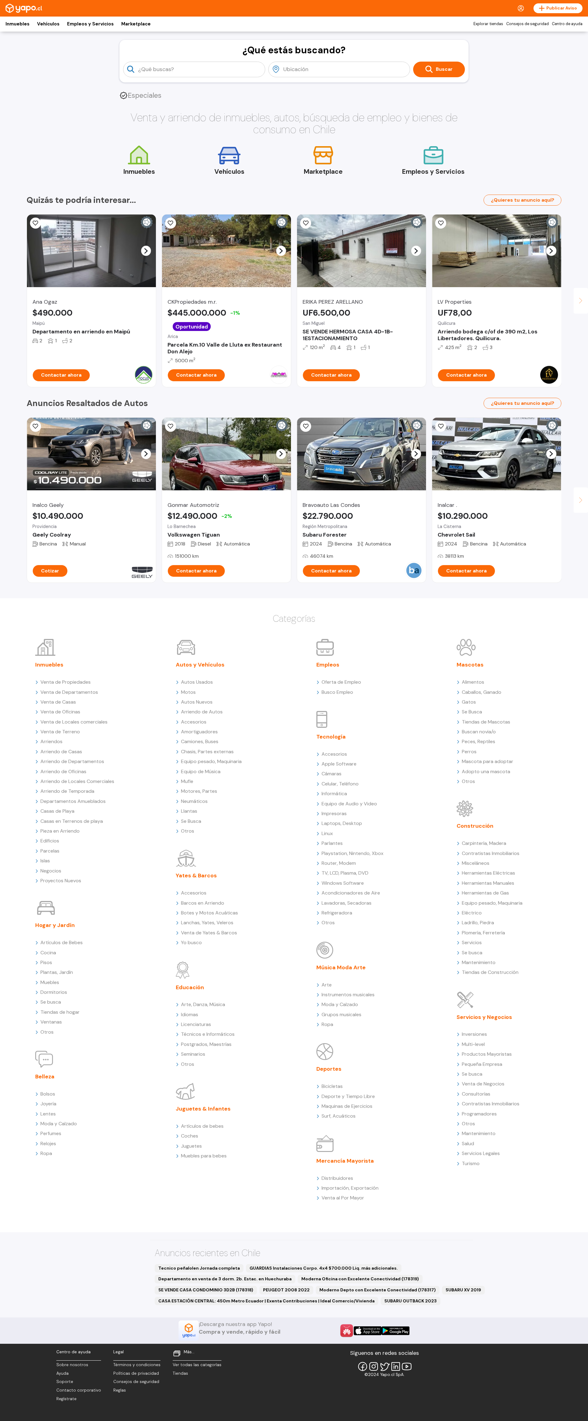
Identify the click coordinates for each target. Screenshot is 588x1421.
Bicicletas (332, 1086)
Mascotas (470, 664)
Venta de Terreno (60, 731)
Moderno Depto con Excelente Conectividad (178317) (377, 1290)
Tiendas (180, 1373)
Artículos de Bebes (61, 942)
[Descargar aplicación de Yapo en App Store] (368, 1330)
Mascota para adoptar (487, 761)
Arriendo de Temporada (67, 791)
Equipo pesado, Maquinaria (211, 761)
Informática (334, 793)
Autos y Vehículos (200, 664)
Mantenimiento (479, 962)
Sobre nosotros (72, 1364)
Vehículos (48, 24)
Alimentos (473, 682)
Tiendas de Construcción (490, 972)
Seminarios (193, 1054)
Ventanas (51, 1022)
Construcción (475, 826)
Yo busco (191, 942)
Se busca (50, 1002)
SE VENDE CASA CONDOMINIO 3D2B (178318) (205, 1290)
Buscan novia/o (479, 731)
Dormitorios (53, 992)
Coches (189, 1136)
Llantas (189, 811)
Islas (45, 860)
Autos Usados (197, 682)
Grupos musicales (341, 1014)
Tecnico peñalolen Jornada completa (199, 1268)
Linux (327, 833)
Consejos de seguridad (527, 23)
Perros (469, 751)
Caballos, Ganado (481, 692)
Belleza (45, 1076)
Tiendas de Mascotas (486, 722)
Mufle (187, 781)
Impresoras (334, 813)
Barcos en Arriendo (202, 903)
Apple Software (339, 764)
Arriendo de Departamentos (72, 761)
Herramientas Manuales (488, 883)
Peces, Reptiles (478, 741)
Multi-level (473, 1044)
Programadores (479, 1114)
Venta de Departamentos (69, 692)
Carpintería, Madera (484, 843)
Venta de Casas (58, 702)
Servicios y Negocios (484, 1017)
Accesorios (193, 722)
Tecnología (331, 736)
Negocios (50, 871)
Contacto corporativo (78, 1390)
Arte (327, 985)
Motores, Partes (199, 791)
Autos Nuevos (197, 702)
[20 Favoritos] (35, 223)
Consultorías (476, 1094)
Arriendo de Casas (61, 751)
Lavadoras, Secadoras (346, 903)
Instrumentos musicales (348, 994)
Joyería (48, 1103)
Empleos (327, 664)
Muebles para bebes (204, 1156)
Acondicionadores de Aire (351, 893)
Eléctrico (472, 913)
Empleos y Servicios (90, 24)
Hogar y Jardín (55, 925)
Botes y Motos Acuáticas (209, 913)
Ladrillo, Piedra (478, 922)
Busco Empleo (337, 692)
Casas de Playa (57, 811)
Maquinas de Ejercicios (347, 1106)
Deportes (328, 1069)
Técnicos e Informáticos (208, 1034)
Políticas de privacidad (136, 1373)
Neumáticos (194, 801)
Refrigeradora (337, 913)
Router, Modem (339, 863)
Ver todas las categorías (197, 1364)
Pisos (46, 962)
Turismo (471, 1163)
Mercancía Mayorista (345, 1161)
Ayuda (62, 1373)
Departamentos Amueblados (73, 801)
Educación (190, 987)
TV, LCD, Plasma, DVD (345, 873)
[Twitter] (384, 1366)
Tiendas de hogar (60, 1012)
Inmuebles (17, 24)
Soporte (64, 1381)
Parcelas (49, 851)
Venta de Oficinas (60, 712)
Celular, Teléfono (340, 784)
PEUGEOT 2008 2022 (286, 1290)
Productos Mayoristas (487, 1054)
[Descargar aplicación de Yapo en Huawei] (347, 1331)
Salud (468, 1143)
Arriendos (51, 741)
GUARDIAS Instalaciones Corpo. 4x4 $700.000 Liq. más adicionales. (324, 1268)
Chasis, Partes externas (207, 751)
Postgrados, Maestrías (206, 1044)
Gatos (469, 702)
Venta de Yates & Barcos (209, 932)
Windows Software (343, 883)
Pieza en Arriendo (60, 831)
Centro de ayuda (567, 23)
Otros (47, 1032)
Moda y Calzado (58, 1123)
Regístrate (66, 1398)
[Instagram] (373, 1366)
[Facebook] (362, 1366)
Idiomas (189, 1014)
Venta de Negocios (483, 1084)
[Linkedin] (395, 1366)
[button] (146, 251)
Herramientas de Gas (485, 893)
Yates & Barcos (196, 875)
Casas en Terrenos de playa (71, 821)
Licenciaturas (196, 1024)
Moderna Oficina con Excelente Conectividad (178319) (360, 1279)
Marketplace (136, 24)
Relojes (48, 1143)
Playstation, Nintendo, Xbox (352, 853)
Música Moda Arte (341, 967)
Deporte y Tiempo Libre (348, 1096)
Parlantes (332, 843)
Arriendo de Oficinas (63, 771)
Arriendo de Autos (202, 712)
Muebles (49, 982)
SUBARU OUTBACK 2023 (410, 1301)
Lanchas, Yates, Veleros (207, 922)
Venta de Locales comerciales (73, 722)
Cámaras (331, 773)
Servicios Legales (481, 1153)
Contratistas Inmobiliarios (490, 853)
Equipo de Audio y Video (349, 803)
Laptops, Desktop (342, 823)
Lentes (48, 1114)
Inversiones (474, 1034)
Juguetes (191, 1146)
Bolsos (47, 1094)
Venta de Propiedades (65, 682)
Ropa (46, 1153)
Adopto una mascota (486, 771)
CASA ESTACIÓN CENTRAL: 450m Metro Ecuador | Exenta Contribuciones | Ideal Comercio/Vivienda (266, 1301)
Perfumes (50, 1133)
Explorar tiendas (488, 23)
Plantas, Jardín (56, 972)
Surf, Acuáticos (339, 1116)
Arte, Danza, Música (203, 1004)
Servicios (472, 942)
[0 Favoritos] (440, 223)
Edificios (49, 841)
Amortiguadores (199, 731)
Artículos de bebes (202, 1126)
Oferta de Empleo (341, 682)
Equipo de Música (201, 771)
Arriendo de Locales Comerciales (77, 781)
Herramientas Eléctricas (488, 873)
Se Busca (191, 821)
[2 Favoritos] (305, 223)
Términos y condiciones (136, 1364)
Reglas (119, 1390)
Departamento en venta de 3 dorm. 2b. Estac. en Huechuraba (225, 1279)
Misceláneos (475, 863)
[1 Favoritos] (170, 223)
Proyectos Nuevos (60, 880)
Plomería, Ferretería (483, 932)
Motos (188, 692)
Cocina (48, 952)
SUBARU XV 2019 (463, 1290)
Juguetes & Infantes (203, 1108)
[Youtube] (406, 1366)
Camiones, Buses (199, 741)
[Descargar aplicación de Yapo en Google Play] (395, 1330)
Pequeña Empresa (482, 1064)
